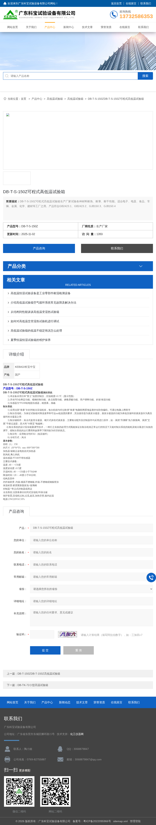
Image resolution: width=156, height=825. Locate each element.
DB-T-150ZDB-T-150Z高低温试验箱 (39, 673)
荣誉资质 (106, 27)
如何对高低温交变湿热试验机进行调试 (35, 321)
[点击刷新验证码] (67, 634)
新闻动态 (64, 702)
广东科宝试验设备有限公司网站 (37, 3)
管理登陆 (135, 821)
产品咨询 (39, 248)
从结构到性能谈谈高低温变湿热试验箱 (35, 311)
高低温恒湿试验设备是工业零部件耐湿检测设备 (41, 293)
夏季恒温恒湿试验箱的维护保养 (31, 339)
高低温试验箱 (55, 98)
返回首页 (116, 3)
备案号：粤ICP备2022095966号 (92, 821)
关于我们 (31, 27)
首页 (24, 98)
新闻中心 (68, 27)
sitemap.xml (120, 821)
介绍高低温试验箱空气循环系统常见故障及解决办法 (43, 302)
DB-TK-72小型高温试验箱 (33, 685)
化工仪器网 (77, 734)
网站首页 (12, 27)
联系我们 (145, 3)
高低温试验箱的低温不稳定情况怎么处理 (36, 330)
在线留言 (131, 3)
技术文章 (87, 27)
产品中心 (50, 27)
